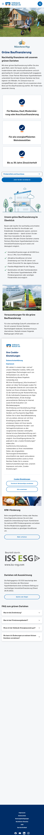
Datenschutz (22, 816)
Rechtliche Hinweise (22, 822)
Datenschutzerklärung (14, 360)
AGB (22, 824)
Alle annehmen (22, 489)
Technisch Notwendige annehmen (22, 483)
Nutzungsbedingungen (22, 819)
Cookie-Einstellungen (22, 479)
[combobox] (22, 174)
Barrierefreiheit (22, 827)
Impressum (22, 813)
